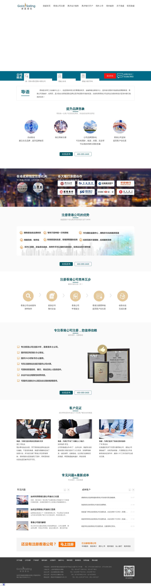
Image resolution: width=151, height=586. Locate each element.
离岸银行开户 (87, 6)
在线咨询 (66, 154)
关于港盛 (120, 6)
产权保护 (36, 560)
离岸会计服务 (73, 6)
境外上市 (99, 6)
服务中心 (61, 560)
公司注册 (28, 560)
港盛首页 (46, 6)
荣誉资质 (69, 560)
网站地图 (95, 560)
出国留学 (53, 560)
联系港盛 (130, 6)
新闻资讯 (78, 560)
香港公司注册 (59, 6)
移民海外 (44, 560)
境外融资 (110, 6)
